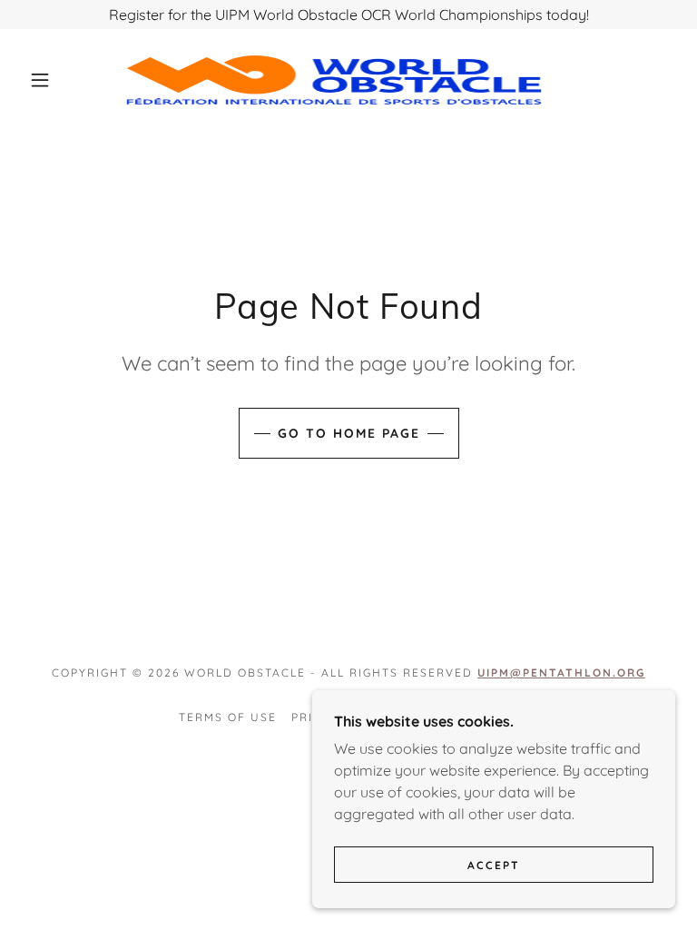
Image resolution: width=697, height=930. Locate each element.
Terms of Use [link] (228, 717)
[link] (334, 80)
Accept (493, 865)
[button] (40, 80)
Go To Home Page (349, 433)
